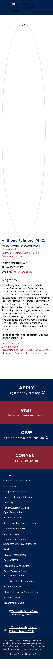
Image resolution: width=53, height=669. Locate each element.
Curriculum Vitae (10, 343)
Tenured (44, 353)
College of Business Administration (20, 252)
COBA (38, 349)
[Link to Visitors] (26, 412)
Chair (30, 349)
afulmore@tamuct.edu (20, 271)
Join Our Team (16, 654)
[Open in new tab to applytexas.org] (26, 390)
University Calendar (34, 654)
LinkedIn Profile (10, 346)
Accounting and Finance (14, 256)
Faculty (35, 353)
